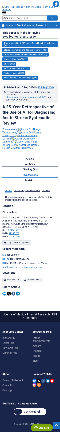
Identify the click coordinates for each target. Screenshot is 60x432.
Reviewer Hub (10, 347)
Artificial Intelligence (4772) (16, 68)
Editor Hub (8, 342)
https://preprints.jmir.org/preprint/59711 (26, 97)
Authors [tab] (30, 164)
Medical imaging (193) (14, 73)
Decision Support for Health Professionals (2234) (25, 55)
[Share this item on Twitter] (9, 294)
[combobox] (31, 18)
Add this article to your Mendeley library (22, 267)
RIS (4, 263)
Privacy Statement (12, 380)
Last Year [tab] (46, 190)
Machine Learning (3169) (15, 59)
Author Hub (8, 337)
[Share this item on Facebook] (13, 294)
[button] (56, 3)
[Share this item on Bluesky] (4, 294)
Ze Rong (7, 138)
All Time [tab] (8, 190)
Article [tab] (30, 158)
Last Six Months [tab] (32, 190)
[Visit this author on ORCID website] (29, 129)
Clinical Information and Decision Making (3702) (25, 50)
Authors (36, 345)
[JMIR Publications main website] (29, 8)
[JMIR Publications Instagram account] (34, 385)
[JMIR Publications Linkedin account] (48, 381)
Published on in (29, 87)
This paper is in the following (21, 34)
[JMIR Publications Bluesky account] (34, 381)
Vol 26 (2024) (46, 87)
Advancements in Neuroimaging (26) (20, 78)
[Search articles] (52, 18)
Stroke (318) (9, 64)
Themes (37, 350)
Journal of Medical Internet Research (25, 25)
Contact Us (8, 385)
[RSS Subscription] (39, 385)
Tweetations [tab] (30, 174)
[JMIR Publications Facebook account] (43, 381)
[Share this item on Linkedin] (18, 294)
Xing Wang (8, 141)
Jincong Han (9, 145)
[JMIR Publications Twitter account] (39, 381)
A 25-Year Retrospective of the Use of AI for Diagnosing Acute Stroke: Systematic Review (28, 114)
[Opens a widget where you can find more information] (42, 428)
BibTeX (6, 259)
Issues (36, 355)
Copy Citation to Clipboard (18, 242)
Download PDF (12, 280)
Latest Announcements (41, 339)
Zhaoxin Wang (10, 129)
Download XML (33, 280)
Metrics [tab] (30, 180)
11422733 (15, 236)
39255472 (14, 233)
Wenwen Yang (10, 132)
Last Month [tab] (19, 190)
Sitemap (7, 390)
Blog (35, 360)
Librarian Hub (9, 352)
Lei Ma (6, 148)
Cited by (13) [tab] (30, 169)
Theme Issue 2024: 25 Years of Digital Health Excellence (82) (29, 44)
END (4, 254)
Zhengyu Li (8, 135)
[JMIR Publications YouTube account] (52, 381)
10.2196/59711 (14, 230)
